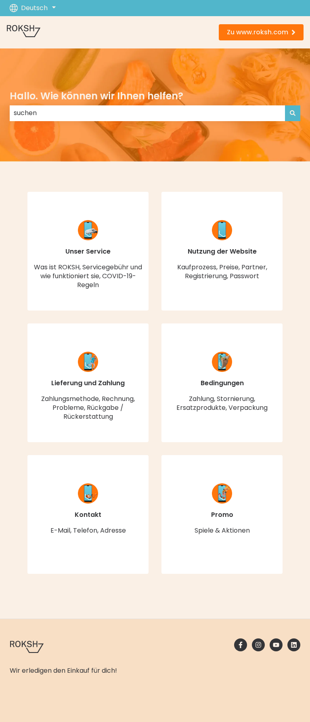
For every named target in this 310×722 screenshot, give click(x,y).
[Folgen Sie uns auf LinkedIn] (293, 644)
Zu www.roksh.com (257, 32)
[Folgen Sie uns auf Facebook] (240, 644)
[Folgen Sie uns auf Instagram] (258, 644)
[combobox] (147, 113)
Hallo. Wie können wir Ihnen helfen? (96, 96)
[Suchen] (292, 113)
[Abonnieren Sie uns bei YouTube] (276, 644)
